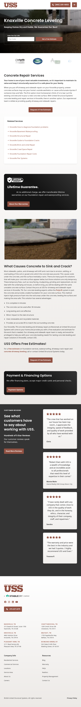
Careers (6, 680)
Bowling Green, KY (49, 642)
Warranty (45, 664)
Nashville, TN (10, 624)
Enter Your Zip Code (13, 35)
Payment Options (15, 390)
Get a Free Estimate (49, 39)
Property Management (50, 676)
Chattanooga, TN (49, 624)
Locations (7, 668)
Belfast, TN (46, 633)
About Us (7, 676)
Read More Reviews (14, 451)
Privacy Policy (72, 698)
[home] (10, 5)
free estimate (14, 349)
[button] (74, 4)
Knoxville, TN (10, 633)
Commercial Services (11, 664)
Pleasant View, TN (12, 642)
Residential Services (11, 660)
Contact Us (46, 680)
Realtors (45, 672)
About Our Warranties (18, 204)
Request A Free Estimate (40, 110)
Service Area (8, 672)
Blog (43, 660)
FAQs (44, 668)
